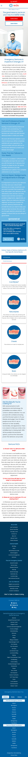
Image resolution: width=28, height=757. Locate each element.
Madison (14, 716)
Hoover (14, 736)
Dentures (13, 9)
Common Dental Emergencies (14, 626)
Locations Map (14, 576)
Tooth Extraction (14, 683)
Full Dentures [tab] (6, 257)
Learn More (14, 23)
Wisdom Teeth (14, 686)
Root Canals (14, 670)
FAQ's (14, 548)
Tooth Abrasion (14, 681)
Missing (14, 655)
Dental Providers (14, 563)
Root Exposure (14, 672)
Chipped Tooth (14, 624)
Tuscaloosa (14, 723)
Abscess (14, 618)
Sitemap (14, 569)
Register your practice (14, 584)
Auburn (14, 703)
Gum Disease (14, 644)
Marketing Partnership (14, 586)
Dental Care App (14, 571)
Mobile (14, 718)
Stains (14, 679)
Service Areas (14, 565)
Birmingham (14, 705)
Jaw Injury (14, 648)
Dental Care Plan (14, 529)
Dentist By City (14, 574)
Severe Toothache (14, 675)
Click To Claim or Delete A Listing (14, 594)
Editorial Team (14, 538)
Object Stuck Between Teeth (14, 657)
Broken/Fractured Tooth (14, 620)
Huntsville (14, 714)
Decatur (14, 707)
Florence (14, 712)
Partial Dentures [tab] (7, 261)
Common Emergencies (14, 555)
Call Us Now (14, 19)
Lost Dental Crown (14, 650)
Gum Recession (14, 646)
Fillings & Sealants (14, 640)
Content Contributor (14, 590)
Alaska (12, 697)
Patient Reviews (14, 540)
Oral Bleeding (14, 659)
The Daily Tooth (14, 531)
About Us (14, 536)
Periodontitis (14, 666)
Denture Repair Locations (14, 725)
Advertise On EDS (14, 588)
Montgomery (14, 721)
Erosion (14, 635)
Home (10, 9)
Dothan (14, 710)
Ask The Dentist (14, 527)
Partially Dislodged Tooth (14, 664)
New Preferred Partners (14, 578)
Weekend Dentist (14, 567)
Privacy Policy (14, 755)
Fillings (14, 637)
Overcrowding (14, 661)
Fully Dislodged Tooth (14, 642)
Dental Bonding (14, 631)
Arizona (20, 697)
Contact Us (14, 533)
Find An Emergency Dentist (14, 700)
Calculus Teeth (14, 622)
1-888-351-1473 (21, 107)
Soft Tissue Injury (14, 677)
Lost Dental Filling (14, 653)
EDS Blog (14, 546)
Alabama (5, 697)
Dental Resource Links (14, 550)
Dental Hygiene (14, 552)
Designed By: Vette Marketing (14, 753)
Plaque (14, 668)
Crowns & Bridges (14, 629)
